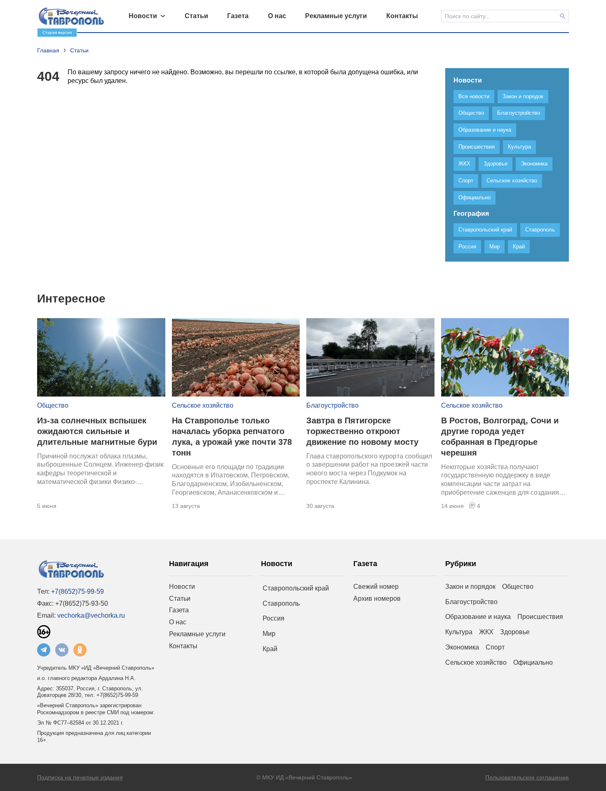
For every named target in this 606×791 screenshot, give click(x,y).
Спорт (495, 647)
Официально (533, 662)
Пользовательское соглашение (527, 777)
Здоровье (515, 631)
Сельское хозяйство (202, 405)
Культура (458, 631)
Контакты (183, 645)
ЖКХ (486, 631)
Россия (273, 618)
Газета (179, 610)
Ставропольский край (296, 588)
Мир (269, 633)
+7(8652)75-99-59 (77, 591)
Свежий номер (376, 586)
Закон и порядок (470, 586)
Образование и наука (478, 616)
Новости (182, 586)
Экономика (462, 647)
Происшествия (540, 616)
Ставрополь (281, 603)
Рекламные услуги (197, 634)
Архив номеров (377, 598)
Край (270, 648)
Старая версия (57, 32)
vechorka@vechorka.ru (91, 615)
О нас (177, 622)
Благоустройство (332, 405)
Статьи (179, 598)
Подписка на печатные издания (80, 777)
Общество (52, 405)
